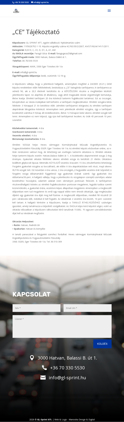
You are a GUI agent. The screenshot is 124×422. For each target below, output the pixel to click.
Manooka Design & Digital (82, 419)
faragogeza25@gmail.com (69, 53)
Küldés (102, 343)
